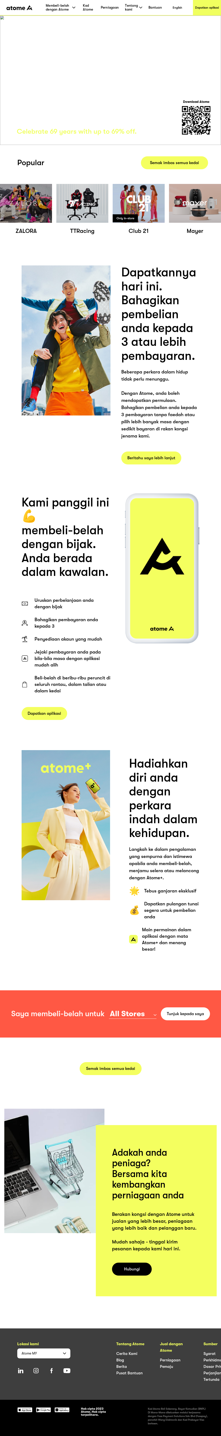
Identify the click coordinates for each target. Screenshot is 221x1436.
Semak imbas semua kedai (174, 162)
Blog (120, 1360)
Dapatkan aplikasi (207, 7)
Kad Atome (88, 7)
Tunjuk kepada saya (185, 1013)
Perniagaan (110, 7)
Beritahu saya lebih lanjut (151, 458)
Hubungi (132, 1269)
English (177, 7)
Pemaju (166, 1366)
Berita (121, 1366)
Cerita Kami (126, 1353)
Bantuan (155, 7)
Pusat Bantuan (129, 1373)
